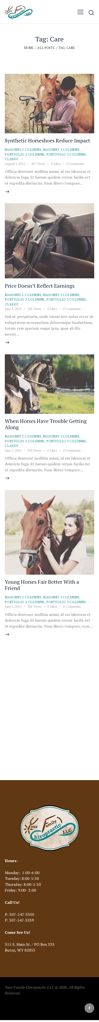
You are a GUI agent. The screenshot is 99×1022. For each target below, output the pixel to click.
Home (28, 48)
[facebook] (89, 1008)
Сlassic (12, 159)
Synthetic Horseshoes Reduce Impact (47, 140)
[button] (80, 12)
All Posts (46, 48)
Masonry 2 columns (23, 149)
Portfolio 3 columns (66, 154)
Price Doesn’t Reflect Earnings (39, 285)
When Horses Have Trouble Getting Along (46, 424)
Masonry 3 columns (61, 149)
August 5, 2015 (15, 164)
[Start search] (91, 12)
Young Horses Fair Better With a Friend (42, 584)
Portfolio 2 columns (24, 154)
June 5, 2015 (13, 309)
